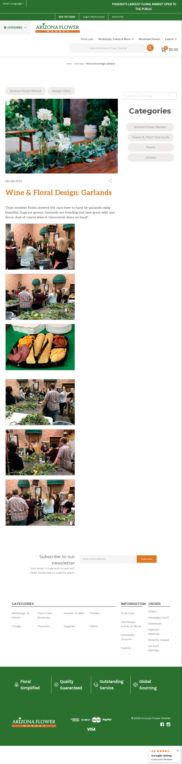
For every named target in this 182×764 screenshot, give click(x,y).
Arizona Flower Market (25, 91)
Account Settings (153, 648)
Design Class (61, 91)
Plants (150, 147)
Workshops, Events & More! (114, 39)
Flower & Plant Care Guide (151, 137)
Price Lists (87, 39)
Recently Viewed (158, 640)
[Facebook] (162, 724)
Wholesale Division (149, 39)
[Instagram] (168, 724)
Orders (152, 611)
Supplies (69, 626)
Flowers (95, 613)
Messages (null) (158, 617)
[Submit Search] (150, 47)
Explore (170, 39)
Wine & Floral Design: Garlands (58, 193)
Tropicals (43, 626)
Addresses (155, 623)
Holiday (150, 157)
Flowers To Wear (74, 613)
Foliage (16, 626)
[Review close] (177, 751)
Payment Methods (154, 632)
